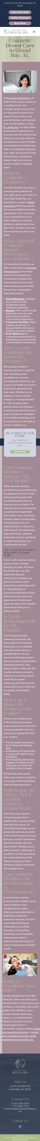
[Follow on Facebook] (20, 1126)
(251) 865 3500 (20, 12)
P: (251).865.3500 (20, 1103)
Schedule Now (20, 452)
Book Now (20, 23)
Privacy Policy (24, 1139)
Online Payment (20, 17)
